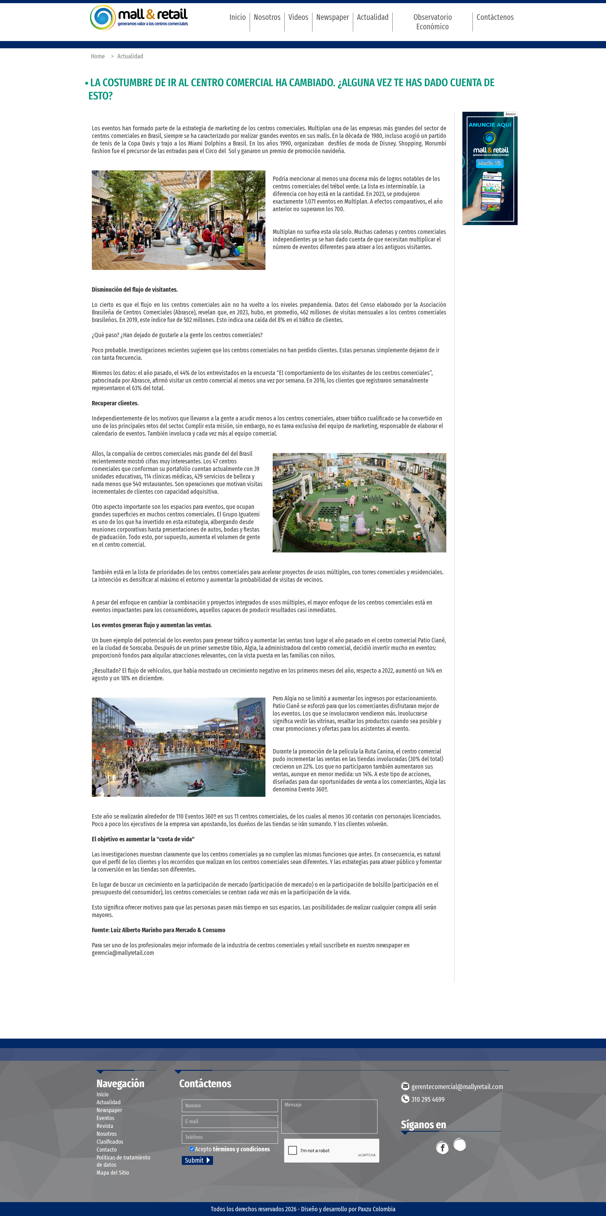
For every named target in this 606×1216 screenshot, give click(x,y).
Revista (105, 1126)
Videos (298, 17)
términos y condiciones (241, 1149)
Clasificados (110, 1141)
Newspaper (332, 17)
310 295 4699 (428, 1099)
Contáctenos (495, 17)
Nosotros (267, 17)
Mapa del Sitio (113, 1172)
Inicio (237, 17)
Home (98, 56)
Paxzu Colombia (376, 1209)
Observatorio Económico (432, 22)
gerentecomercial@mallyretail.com (457, 1086)
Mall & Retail (139, 18)
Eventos (105, 1118)
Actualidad (373, 17)
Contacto (107, 1149)
